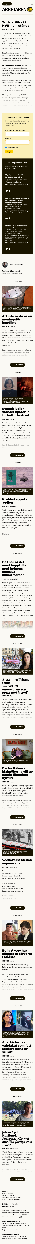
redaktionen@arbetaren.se (11, 1200)
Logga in (7, 4)
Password (8, 139)
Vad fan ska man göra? (10, 579)
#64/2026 (5, 326)
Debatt (12, 326)
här (21, 1217)
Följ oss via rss (9, 1206)
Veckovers (13, 867)
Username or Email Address (15, 130)
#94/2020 (5, 29)
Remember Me (12, 147)
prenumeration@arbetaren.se (15, 1230)
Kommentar (14, 1148)
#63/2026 (5, 506)
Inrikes (12, 29)
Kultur (12, 419)
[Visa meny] (32, 3)
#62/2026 (5, 961)
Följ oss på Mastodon (11, 1204)
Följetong (13, 506)
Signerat (13, 696)
